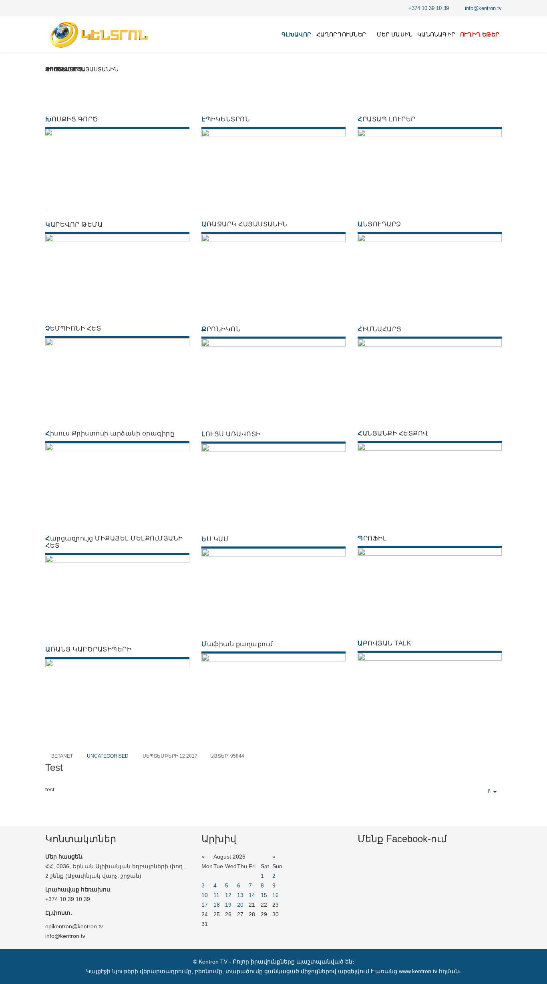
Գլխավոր (296, 34)
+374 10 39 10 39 (428, 8)
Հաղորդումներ (341, 34)
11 (216, 895)
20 (240, 904)
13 (240, 895)
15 (264, 895)
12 (228, 895)
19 (228, 904)
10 (204, 895)
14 (252, 895)
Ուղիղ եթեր (479, 34)
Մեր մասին (394, 34)
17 (204, 904)
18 (216, 904)
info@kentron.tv (483, 8)
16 (275, 895)
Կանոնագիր (436, 34)
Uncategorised (108, 756)
